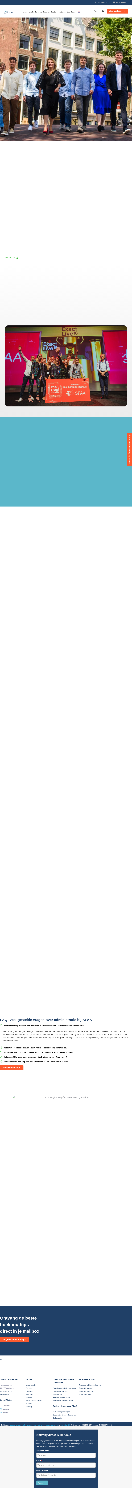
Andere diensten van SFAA (65, 1406)
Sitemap (29, 1407)
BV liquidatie (57, 1418)
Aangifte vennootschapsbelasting (64, 1388)
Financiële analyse (85, 1388)
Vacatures (29, 1391)
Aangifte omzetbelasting (61, 1397)
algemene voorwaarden (18, 1425)
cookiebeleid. (65, 1425)
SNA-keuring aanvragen (61, 1412)
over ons (29, 1394)
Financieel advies (87, 1379)
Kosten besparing (85, 1394)
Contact (29, 1404)
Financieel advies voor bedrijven (90, 1385)
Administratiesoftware (60, 1391)
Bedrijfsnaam (42, 1470)
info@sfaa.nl (121, 2)
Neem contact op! (11, 1067)
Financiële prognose (86, 1391)
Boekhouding (57, 1394)
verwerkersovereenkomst (49, 1425)
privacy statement (33, 1425)
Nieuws (29, 1397)
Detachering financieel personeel (64, 1415)
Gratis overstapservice (34, 1400)
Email (39, 1460)
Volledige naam (43, 1450)
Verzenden (42, 1483)
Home (29, 1379)
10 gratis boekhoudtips (14, 1339)
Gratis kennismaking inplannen (129, 449)
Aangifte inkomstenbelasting (63, 1400)
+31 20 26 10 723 (104, 2)
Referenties (10, 258)
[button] (66, 1025)
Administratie (31, 1385)
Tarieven (29, 1388)
